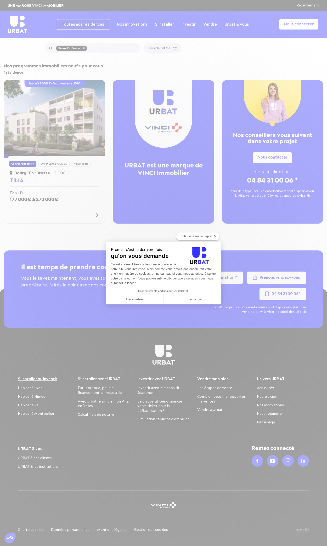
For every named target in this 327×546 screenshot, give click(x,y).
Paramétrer (134, 299)
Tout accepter (192, 299)
